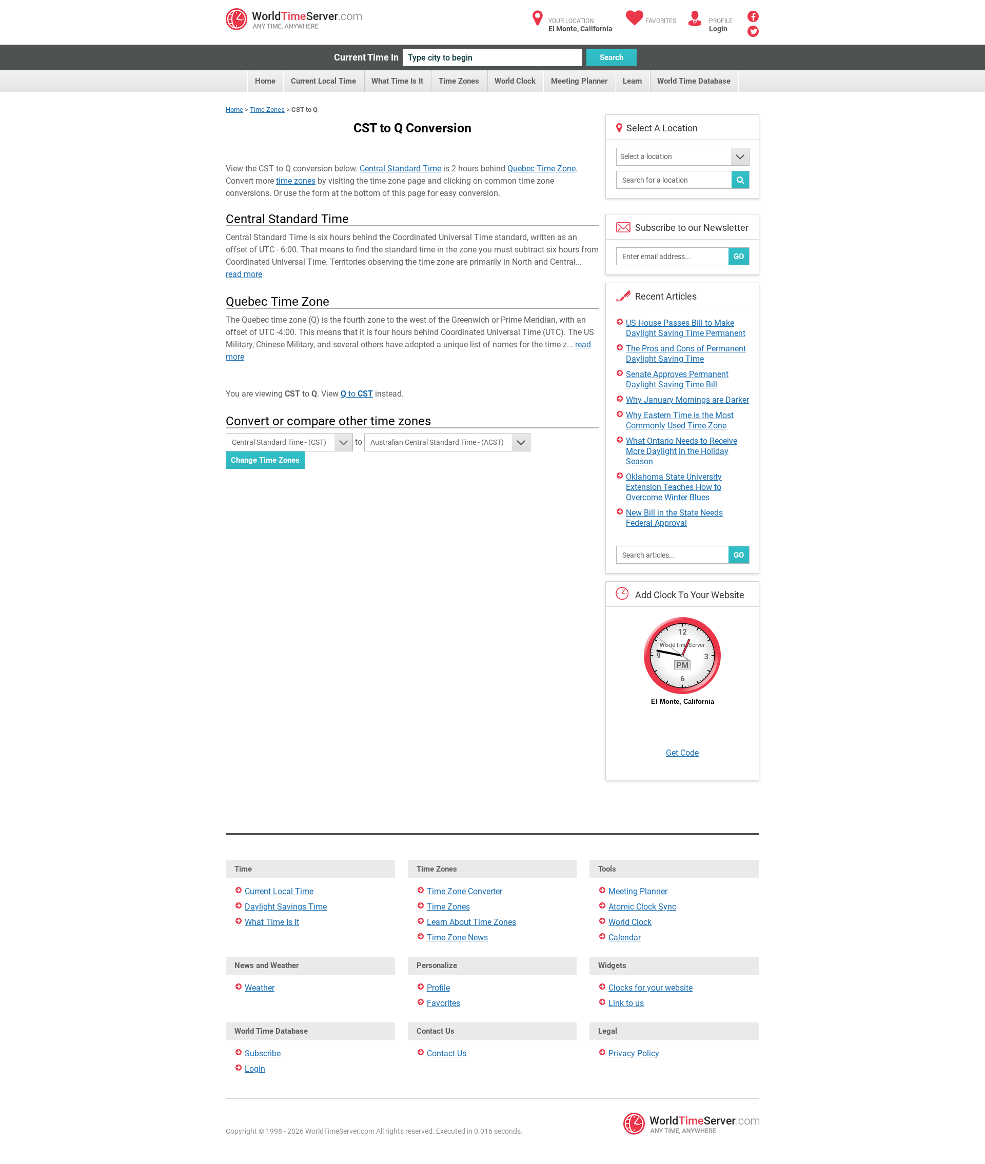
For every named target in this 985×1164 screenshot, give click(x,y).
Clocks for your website (650, 988)
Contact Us (446, 1053)
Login (718, 29)
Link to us (626, 1003)
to (357, 394)
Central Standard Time (400, 168)
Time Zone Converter (464, 891)
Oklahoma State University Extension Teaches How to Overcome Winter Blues (674, 487)
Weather (259, 988)
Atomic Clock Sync (642, 907)
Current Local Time (323, 81)
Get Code (682, 753)
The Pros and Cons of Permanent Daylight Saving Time (686, 354)
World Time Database (694, 81)
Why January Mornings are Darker (687, 400)
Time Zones (459, 81)
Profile (438, 988)
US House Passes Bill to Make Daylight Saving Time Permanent (685, 328)
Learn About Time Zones (471, 922)
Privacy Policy (633, 1053)
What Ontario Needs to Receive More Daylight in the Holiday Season (681, 451)
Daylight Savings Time (286, 907)
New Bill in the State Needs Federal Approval (674, 518)
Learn (632, 81)
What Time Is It (397, 81)
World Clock (515, 81)
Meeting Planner (579, 81)
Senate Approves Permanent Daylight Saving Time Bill (677, 379)
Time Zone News (457, 937)
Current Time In (366, 57)
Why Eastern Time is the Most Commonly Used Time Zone (680, 420)
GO (739, 256)
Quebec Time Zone (541, 168)
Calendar (624, 937)
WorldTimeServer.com (294, 19)
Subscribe (263, 1053)
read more (244, 274)
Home (265, 81)
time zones (296, 181)
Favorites (660, 21)
